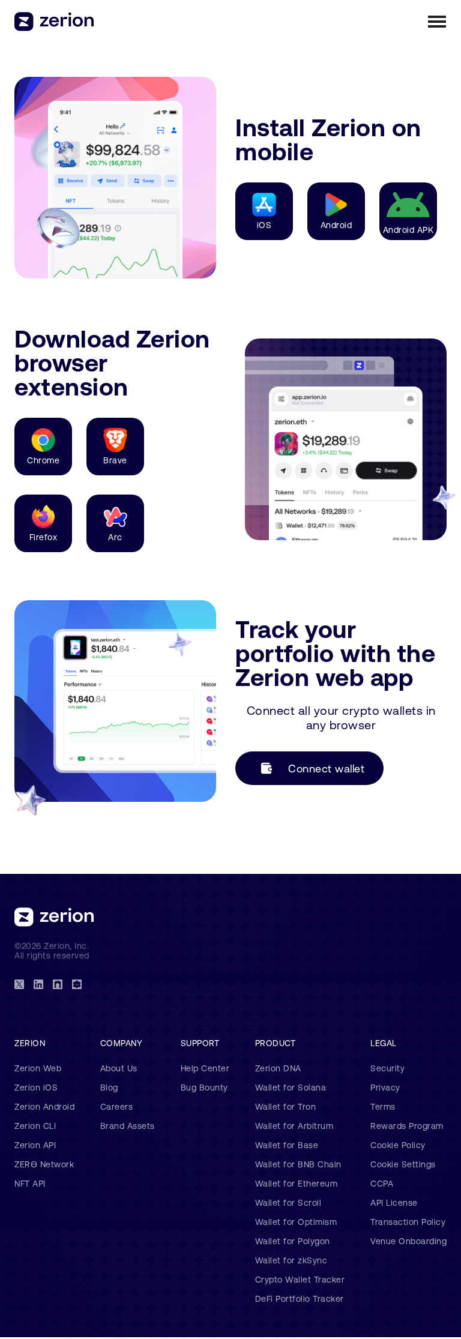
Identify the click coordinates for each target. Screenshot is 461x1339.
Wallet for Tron (285, 1107)
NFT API (30, 1183)
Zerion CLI (35, 1126)
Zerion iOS (36, 1087)
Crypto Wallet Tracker (300, 1279)
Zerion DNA (278, 1068)
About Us (118, 1068)
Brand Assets (127, 1126)
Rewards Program (407, 1126)
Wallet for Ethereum (296, 1183)
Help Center (205, 1068)
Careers (116, 1107)
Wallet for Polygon (292, 1241)
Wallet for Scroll (288, 1203)
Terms (383, 1107)
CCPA (381, 1183)
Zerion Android (44, 1107)
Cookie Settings (403, 1164)
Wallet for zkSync (291, 1260)
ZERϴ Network (44, 1164)
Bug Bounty (204, 1087)
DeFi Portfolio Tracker (299, 1299)
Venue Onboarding (408, 1241)
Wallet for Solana (291, 1087)
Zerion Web (37, 1068)
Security (387, 1068)
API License (394, 1203)
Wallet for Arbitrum (294, 1126)
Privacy (385, 1087)
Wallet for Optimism (296, 1222)
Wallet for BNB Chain (298, 1164)
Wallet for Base (287, 1145)
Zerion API (35, 1145)
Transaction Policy (407, 1222)
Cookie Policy (398, 1145)
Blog (109, 1087)
